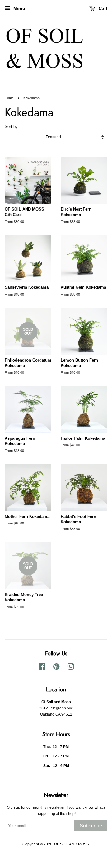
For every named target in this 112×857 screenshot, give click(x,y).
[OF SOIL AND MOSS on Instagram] (70, 668)
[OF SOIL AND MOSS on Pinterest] (56, 668)
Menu (18, 8)
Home (9, 98)
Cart (102, 8)
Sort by (11, 127)
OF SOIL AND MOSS (71, 844)
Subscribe (91, 825)
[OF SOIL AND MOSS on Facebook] (41, 668)
